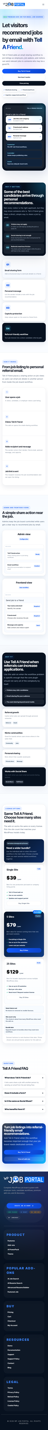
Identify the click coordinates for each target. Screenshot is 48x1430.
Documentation (14, 1350)
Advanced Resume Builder (18, 1287)
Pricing (10, 1312)
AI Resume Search (15, 1283)
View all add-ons (24, 1159)
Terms (10, 1388)
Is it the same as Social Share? (24, 1101)
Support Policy (13, 1359)
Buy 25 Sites (24, 997)
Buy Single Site (24, 903)
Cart (9, 1317)
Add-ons (11, 1245)
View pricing (24, 83)
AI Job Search (13, 1279)
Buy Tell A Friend (24, 71)
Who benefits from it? (24, 1109)
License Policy (13, 1401)
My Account (12, 1325)
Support (11, 1354)
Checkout (12, 1321)
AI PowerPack (13, 1249)
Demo (10, 1346)
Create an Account (22, 1206)
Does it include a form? (24, 1093)
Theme (10, 1254)
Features (11, 1241)
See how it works (24, 77)
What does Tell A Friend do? (24, 1078)
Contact (11, 1363)
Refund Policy (13, 1397)
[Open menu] (43, 4)
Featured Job (13, 1292)
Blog (9, 1368)
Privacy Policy (13, 1392)
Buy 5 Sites (24, 950)
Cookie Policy (13, 1405)
